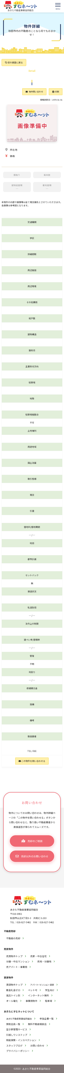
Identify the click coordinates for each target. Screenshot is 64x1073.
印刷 (57, 91)
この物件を (33, 761)
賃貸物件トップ (14, 984)
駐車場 (48, 1000)
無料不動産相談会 (37, 1024)
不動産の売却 (13, 938)
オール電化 (12, 1000)
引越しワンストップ (16, 1034)
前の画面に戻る (15, 62)
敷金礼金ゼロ (13, 990)
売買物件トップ (14, 956)
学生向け (49, 990)
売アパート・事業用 (16, 967)
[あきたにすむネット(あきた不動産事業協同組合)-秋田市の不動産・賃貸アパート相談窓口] (20, 6)
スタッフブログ (14, 1045)
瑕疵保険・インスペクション (21, 1040)
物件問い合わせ (35, 91)
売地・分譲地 (44, 961)
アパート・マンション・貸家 (42, 984)
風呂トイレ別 (13, 995)
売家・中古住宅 (38, 956)
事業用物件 (31, 1000)
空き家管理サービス (16, 1029)
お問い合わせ (37, 1045)
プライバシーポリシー (18, 1050)
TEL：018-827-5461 (20, 922)
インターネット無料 (38, 995)
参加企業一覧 (47, 1018)
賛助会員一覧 (13, 1024)
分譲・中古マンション (18, 961)
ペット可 (32, 990)
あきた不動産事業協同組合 (19, 1018)
